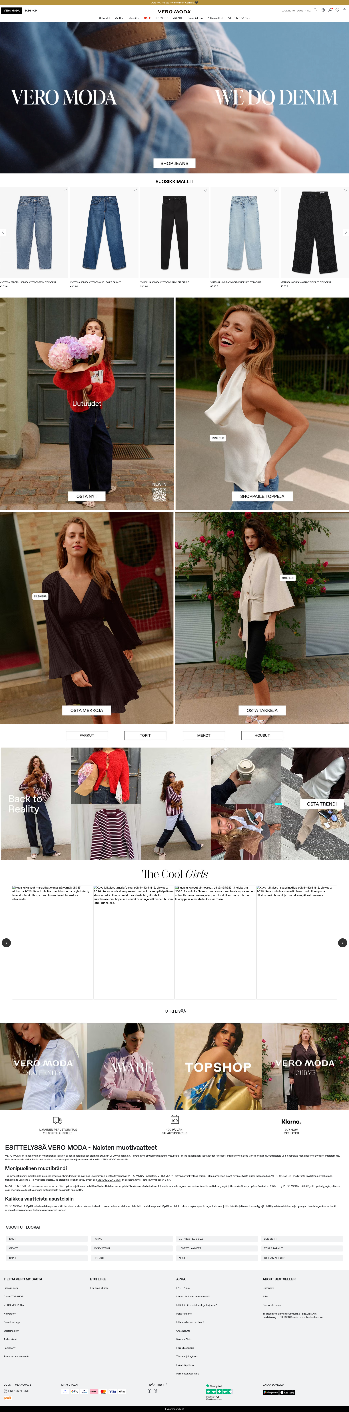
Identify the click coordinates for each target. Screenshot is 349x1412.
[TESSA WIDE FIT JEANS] (174, 804)
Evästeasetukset (174, 1408)
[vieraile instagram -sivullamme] (155, 1391)
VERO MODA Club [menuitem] (239, 18)
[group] (34, 239)
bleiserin (96, 1206)
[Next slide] (346, 232)
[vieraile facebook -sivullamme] (149, 1391)
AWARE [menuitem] (178, 18)
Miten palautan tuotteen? (190, 1322)
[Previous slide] (3, 232)
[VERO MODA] (174, 12)
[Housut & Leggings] (262, 735)
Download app (12, 1322)
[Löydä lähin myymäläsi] (323, 11)
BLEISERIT (270, 1238)
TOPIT (12, 1258)
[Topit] (262, 457)
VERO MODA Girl (281, 1175)
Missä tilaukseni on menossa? (193, 1296)
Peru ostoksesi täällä (187, 1373)
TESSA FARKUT (273, 1248)
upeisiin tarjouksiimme (209, 1206)
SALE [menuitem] (147, 18)
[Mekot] (87, 671)
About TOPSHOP (13, 1296)
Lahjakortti (10, 1347)
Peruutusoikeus (185, 1347)
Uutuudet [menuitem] (104, 18)
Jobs (265, 1296)
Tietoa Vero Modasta (23, 1279)
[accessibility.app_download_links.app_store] (287, 1394)
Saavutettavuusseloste (16, 1356)
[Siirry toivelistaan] (337, 11)
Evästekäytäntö (185, 1365)
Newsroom (10, 1313)
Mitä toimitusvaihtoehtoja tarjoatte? (196, 1305)
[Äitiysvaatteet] (43, 1066)
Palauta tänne (184, 1313)
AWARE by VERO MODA (284, 1186)
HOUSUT (99, 1258)
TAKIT (12, 1238)
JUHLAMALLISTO (274, 1258)
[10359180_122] (262, 565)
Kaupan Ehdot (184, 1339)
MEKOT (13, 1248)
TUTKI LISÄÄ (174, 1011)
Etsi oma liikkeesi (99, 1287)
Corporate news (272, 1305)
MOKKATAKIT (102, 1248)
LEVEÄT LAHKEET (190, 1248)
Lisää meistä (11, 1287)
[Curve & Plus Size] (305, 1066)
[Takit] (262, 671)
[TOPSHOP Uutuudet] (218, 1066)
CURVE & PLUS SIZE (191, 1238)
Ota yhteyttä (183, 1330)
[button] (34, 232)
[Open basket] (344, 10)
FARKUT (99, 1238)
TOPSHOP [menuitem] (162, 18)
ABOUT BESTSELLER (279, 1279)
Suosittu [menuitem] (134, 18)
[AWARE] (130, 1066)
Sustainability (11, 1330)
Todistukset (10, 1339)
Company (268, 1287)
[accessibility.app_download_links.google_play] (271, 1394)
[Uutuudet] (87, 404)
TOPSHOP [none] (31, 10)
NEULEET (185, 1258)
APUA (181, 1279)
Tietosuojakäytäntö (187, 1356)
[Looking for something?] (315, 9)
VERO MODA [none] (12, 10)
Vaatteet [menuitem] (119, 18)
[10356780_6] (262, 351)
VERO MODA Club (14, 1305)
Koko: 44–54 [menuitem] (195, 18)
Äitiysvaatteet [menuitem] (215, 18)
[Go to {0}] (174, 97)
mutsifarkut (124, 1206)
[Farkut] (87, 735)
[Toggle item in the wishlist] (65, 190)
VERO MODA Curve (109, 1179)
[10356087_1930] (87, 565)
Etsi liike (98, 1279)
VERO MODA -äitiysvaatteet (174, 1175)
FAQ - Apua (183, 1287)
